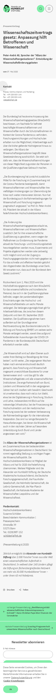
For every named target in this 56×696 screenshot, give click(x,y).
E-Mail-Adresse (9, 648)
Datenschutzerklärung (21, 677)
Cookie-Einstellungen (13, 680)
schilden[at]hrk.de (12, 535)
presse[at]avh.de (10, 100)
